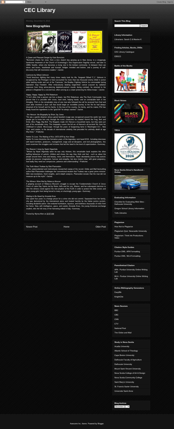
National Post (120, 328)
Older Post (101, 227)
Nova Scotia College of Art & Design (129, 373)
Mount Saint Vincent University (127, 369)
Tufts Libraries (120, 213)
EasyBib (117, 292)
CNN (116, 319)
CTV (116, 324)
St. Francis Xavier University (126, 386)
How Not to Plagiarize (123, 226)
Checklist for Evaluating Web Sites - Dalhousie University (129, 203)
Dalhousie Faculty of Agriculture (128, 360)
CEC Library (39, 10)
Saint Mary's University (124, 382)
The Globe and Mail (122, 333)
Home (66, 227)
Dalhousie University (123, 364)
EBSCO (117, 56)
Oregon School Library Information (129, 208)
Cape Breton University (124, 355)
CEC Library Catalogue (124, 52)
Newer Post (31, 227)
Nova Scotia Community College (128, 377)
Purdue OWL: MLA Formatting (127, 256)
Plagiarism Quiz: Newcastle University (130, 231)
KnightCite (118, 297)
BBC (116, 310)
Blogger (100, 424)
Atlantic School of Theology (126, 351)
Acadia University (121, 346)
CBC (116, 315)
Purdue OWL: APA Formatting (127, 251)
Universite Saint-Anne (123, 391)
